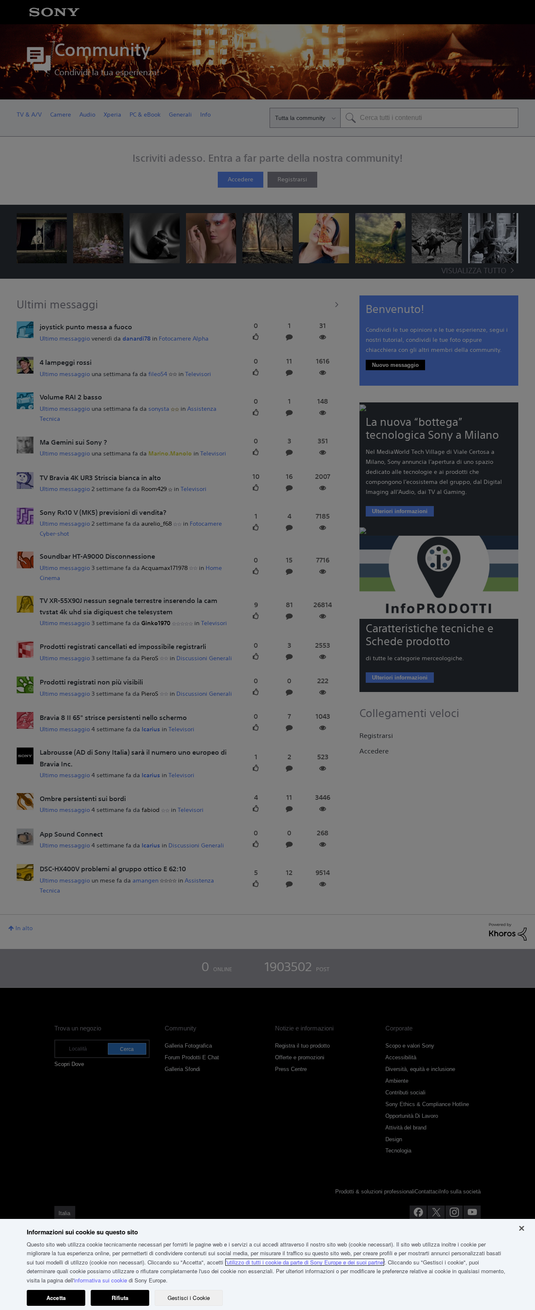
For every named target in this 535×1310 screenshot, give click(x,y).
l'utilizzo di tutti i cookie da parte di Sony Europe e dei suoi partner (305, 1262)
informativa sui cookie (100, 1280)
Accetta (56, 1298)
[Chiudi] (521, 1228)
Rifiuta (120, 1298)
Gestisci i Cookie (189, 1298)
